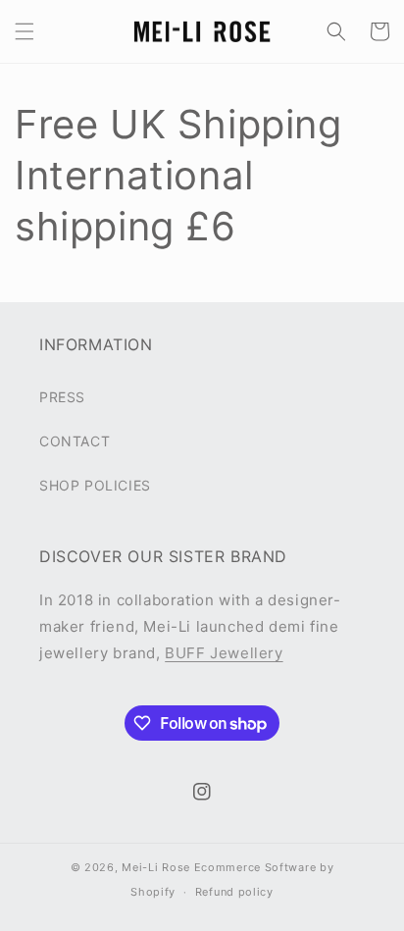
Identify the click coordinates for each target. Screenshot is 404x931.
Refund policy (234, 892)
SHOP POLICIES (95, 485)
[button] (24, 31)
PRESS (62, 396)
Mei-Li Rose (156, 867)
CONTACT (74, 441)
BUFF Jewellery (223, 653)
